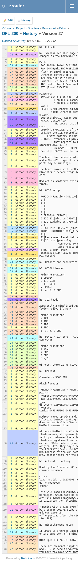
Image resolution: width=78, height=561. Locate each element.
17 (11, 68)
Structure (33, 28)
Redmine (26, 558)
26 (11, 443)
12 (11, 54)
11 (11, 509)
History (26, 20)
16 (11, 249)
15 (11, 228)
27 (11, 543)
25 (11, 119)
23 (11, 262)
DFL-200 (10, 33)
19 (11, 296)
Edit (10, 20)
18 (11, 65)
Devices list (49, 28)
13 (11, 100)
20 (11, 342)
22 (11, 104)
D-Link (63, 28)
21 (11, 87)
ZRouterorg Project (13, 28)
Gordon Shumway (14, 40)
